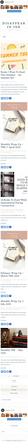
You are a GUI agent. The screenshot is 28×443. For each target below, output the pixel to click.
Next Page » (16, 376)
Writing (10, 152)
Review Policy (14, 393)
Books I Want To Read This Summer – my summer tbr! (13, 75)
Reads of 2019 (9, 309)
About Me (14, 386)
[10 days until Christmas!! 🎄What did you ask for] (25, 7)
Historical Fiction (14, 210)
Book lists (3, 81)
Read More (3, 163)
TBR (16, 81)
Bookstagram (10, 81)
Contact (14, 389)
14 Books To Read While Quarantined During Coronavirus (14, 203)
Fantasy (22, 209)
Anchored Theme (16, 440)
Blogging (3, 279)
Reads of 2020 (7, 212)
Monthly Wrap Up (16, 279)
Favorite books (5, 210)
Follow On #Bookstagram (14, 11)
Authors (3, 209)
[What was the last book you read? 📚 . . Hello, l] (7, 7)
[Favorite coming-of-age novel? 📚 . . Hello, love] (3, 7)
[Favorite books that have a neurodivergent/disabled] (21, 7)
